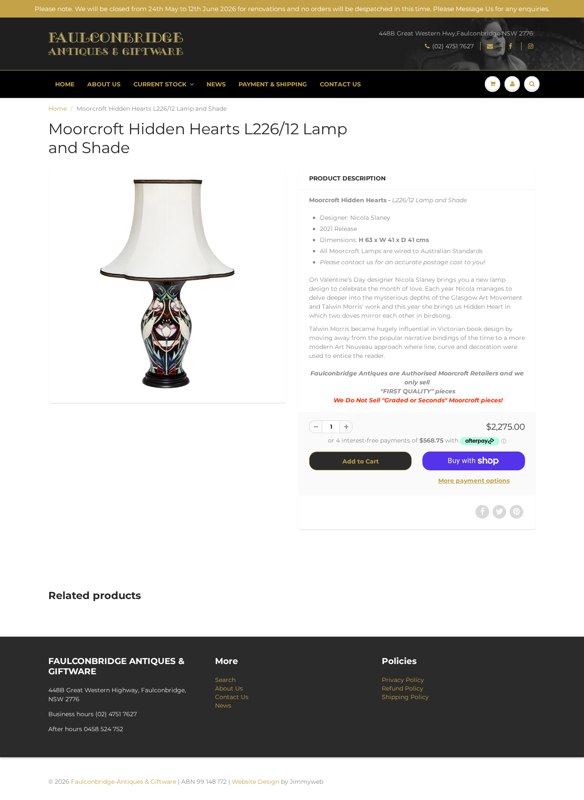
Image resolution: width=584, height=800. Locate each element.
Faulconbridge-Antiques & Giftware (123, 781)
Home (64, 84)
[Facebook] (512, 46)
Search (225, 680)
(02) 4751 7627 (453, 46)
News (216, 84)
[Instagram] (532, 46)
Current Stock (159, 84)
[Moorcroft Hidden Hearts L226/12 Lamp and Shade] (167, 283)
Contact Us (340, 84)
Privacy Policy (403, 680)
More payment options (474, 480)
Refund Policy (402, 688)
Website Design (255, 781)
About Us (104, 84)
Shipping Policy (405, 697)
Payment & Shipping (273, 84)
